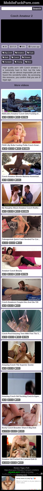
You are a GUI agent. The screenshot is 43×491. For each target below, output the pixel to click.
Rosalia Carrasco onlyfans (28, 470)
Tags (22, 468)
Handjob (8, 62)
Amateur (20, 53)
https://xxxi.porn (10, 470)
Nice (29, 62)
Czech (16, 57)
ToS (27, 468)
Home (16, 468)
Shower (27, 57)
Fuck (31, 53)
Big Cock (8, 53)
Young (19, 62)
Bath (6, 57)
